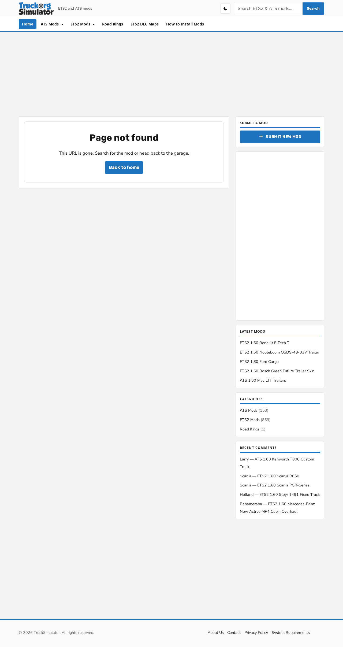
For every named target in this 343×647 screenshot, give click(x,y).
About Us (216, 632)
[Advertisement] (171, 72)
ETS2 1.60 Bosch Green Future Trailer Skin (277, 371)
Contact (234, 632)
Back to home (124, 167)
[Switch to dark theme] (225, 8)
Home (27, 24)
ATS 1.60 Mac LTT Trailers (263, 380)
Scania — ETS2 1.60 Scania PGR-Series (275, 485)
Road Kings (112, 24)
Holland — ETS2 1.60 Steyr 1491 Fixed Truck (280, 494)
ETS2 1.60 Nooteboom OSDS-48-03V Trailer (279, 352)
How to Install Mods (185, 24)
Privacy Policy (256, 632)
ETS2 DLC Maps (145, 24)
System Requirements (291, 632)
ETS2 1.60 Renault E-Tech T (264, 342)
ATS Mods (50, 24)
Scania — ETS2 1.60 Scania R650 (269, 476)
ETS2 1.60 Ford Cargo (259, 361)
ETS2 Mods (80, 24)
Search (313, 8)
